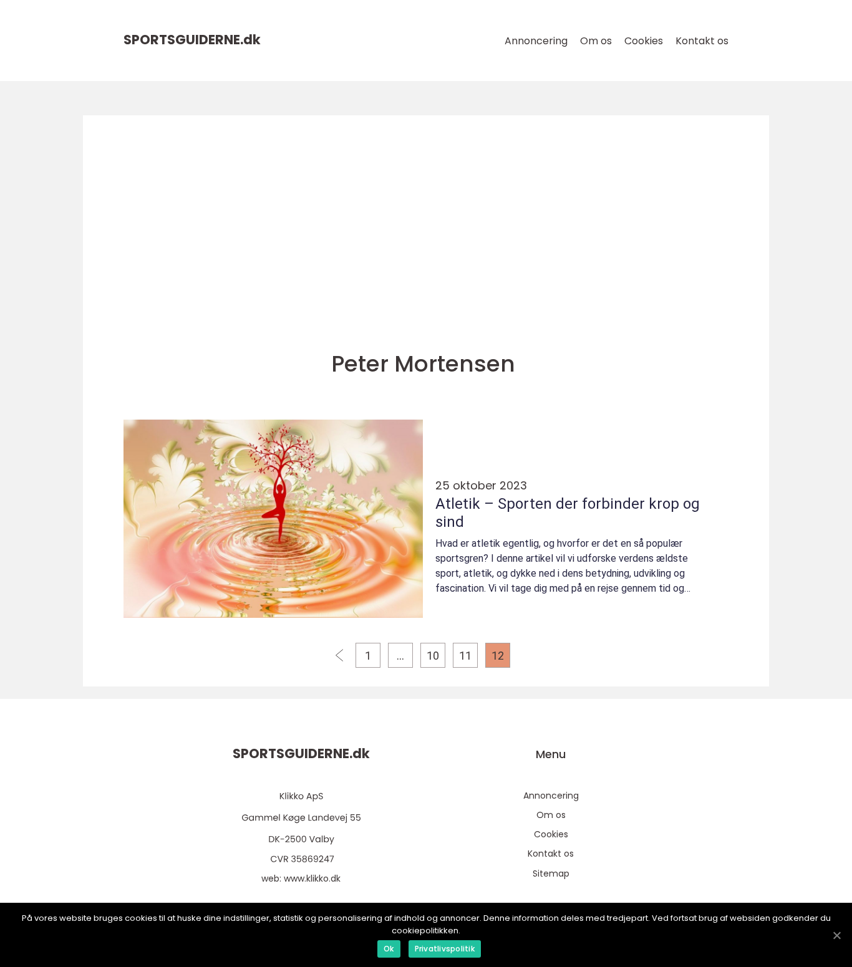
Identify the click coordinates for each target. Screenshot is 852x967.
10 (433, 655)
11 (465, 655)
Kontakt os (702, 41)
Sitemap (551, 873)
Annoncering (536, 41)
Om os (596, 41)
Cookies (643, 41)
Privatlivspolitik (445, 948)
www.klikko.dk (312, 878)
